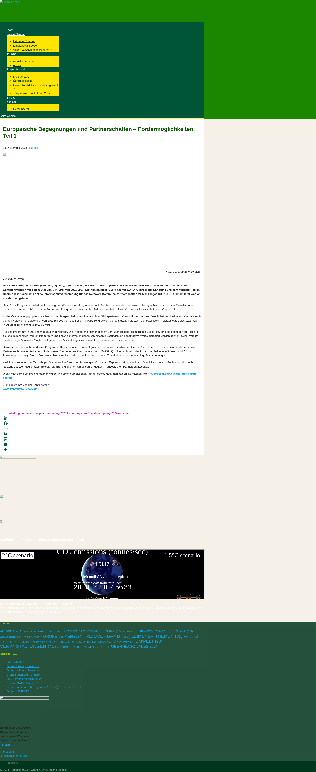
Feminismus (130, 632)
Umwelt (148, 641)
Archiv (17, 65)
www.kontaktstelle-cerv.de (20, 389)
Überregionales (22, 80)
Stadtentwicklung (96, 641)
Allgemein (11, 631)
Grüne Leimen (62, 636)
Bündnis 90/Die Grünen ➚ (22, 683)
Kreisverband (21, 76)
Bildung (57, 631)
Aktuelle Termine (23, 61)
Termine (11, 54)
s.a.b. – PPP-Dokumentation (24, 642)
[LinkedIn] (102, 418)
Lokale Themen (16, 34)
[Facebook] (102, 423)
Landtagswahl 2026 (25, 45)
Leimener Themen (24, 41)
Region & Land (16, 69)
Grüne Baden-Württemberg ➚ (25, 674)
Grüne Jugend (33, 637)
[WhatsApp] (102, 428)
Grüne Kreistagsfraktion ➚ (23, 666)
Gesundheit (11, 636)
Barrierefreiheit (36, 631)
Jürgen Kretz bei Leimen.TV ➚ (32, 93)
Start (10, 30)
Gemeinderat (21, 109)
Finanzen (148, 631)
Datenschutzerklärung (13, 755)
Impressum (7, 751)
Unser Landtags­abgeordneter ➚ (32, 49)
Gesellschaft (176, 631)
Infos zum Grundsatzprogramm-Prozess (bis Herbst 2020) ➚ (44, 687)
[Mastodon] (102, 439)
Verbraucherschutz (72, 647)
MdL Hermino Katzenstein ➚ (24, 678)
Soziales (67, 642)
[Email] (102, 444)
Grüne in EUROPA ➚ (19, 691)
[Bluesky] (102, 433)
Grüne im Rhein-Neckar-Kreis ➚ (26, 670)
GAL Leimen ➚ (16, 662)
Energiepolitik (82, 631)
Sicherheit (51, 642)
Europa (11, 97)
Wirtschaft (99, 647)
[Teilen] (102, 449)
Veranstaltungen (28, 646)
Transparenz (126, 642)
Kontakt (11, 101)
